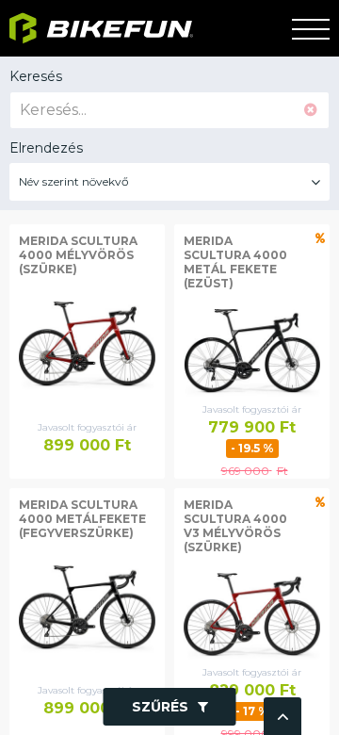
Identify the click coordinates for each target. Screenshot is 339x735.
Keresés (35, 76)
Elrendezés (46, 147)
